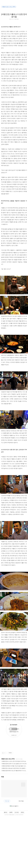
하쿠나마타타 (11, 814)
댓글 (2, 776)
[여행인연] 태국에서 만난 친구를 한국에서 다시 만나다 (15, 770)
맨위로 (22, 812)
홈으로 (5, 812)
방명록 (10, 812)
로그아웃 (17, 812)
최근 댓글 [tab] (21, 801)
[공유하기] (3, 753)
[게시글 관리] (5, 753)
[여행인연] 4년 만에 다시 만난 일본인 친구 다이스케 (14, 763)
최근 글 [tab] (7, 801)
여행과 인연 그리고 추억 (8, 759)
